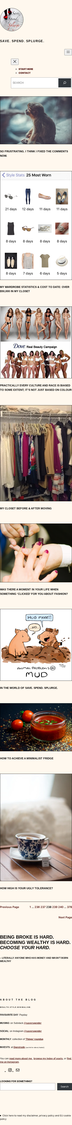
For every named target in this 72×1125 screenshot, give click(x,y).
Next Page (65, 917)
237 (43, 907)
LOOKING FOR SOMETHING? (16, 1081)
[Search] (64, 82)
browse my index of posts (48, 1058)
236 (37, 907)
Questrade (19, 1047)
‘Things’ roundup (34, 1039)
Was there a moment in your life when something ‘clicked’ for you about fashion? (34, 591)
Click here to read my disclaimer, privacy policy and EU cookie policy (35, 1117)
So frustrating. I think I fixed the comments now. (34, 153)
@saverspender (32, 1023)
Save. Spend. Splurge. (22, 41)
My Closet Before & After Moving (26, 508)
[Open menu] (68, 52)
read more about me (20, 1058)
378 (69, 907)
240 (60, 907)
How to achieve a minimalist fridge (26, 758)
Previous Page (9, 907)
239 (54, 907)
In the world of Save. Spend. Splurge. (29, 687)
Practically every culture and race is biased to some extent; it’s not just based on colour (36, 387)
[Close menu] (15, 62)
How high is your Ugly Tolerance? (26, 888)
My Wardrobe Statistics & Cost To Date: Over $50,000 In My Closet (34, 289)
